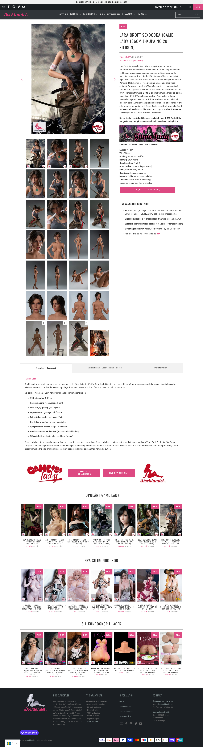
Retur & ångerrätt (126, 711)
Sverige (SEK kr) (167, 7)
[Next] (114, 79)
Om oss (122, 701)
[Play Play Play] (68, 79)
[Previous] (22, 79)
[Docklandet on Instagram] (13, 7)
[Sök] (196, 15)
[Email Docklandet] (3, 7)
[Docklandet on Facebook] (8, 7)
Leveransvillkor (125, 716)
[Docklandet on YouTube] (23, 7)
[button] (75, 14)
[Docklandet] (15, 14)
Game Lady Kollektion (84, 472)
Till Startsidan (118, 473)
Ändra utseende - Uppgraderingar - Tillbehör (105, 368)
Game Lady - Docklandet (46, 368)
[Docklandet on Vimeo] (18, 7)
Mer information (160, 368)
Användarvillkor (125, 706)
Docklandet (30, 740)
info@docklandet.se (164, 704)
